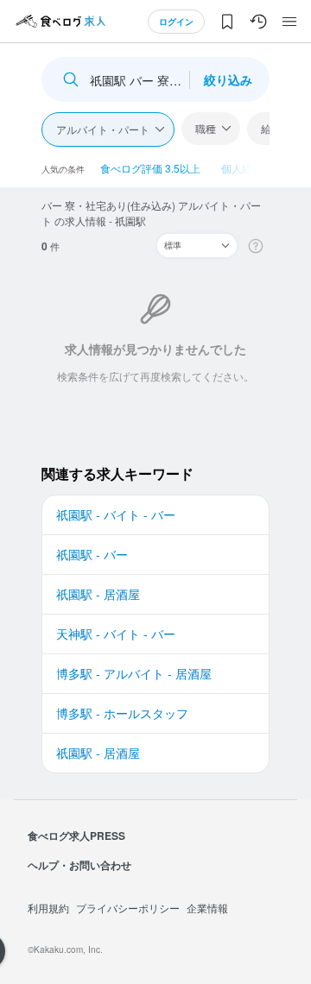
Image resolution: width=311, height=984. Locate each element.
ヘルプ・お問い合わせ (79, 865)
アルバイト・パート (102, 129)
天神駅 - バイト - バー (115, 633)
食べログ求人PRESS (76, 835)
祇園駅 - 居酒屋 (98, 593)
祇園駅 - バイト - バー (115, 514)
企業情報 (207, 907)
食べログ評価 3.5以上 (150, 168)
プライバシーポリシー (128, 907)
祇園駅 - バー (92, 554)
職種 (205, 128)
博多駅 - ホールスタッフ (122, 713)
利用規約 (48, 907)
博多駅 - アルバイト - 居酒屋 (134, 673)
